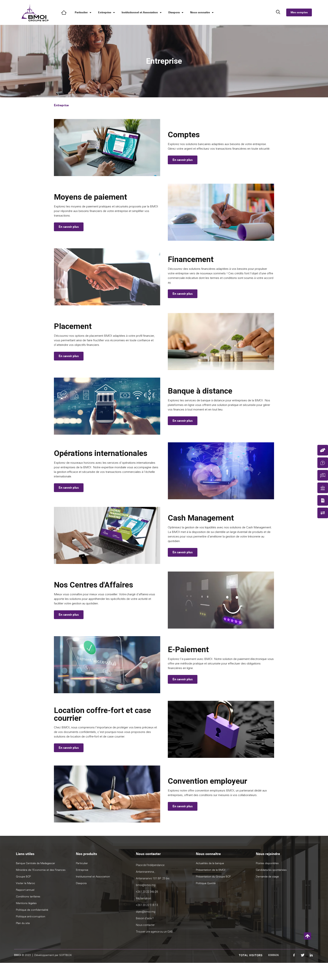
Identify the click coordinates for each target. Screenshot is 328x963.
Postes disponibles (267, 863)
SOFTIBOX (65, 955)
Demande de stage (267, 876)
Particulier (81, 12)
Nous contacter (145, 924)
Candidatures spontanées (271, 870)
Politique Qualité (206, 883)
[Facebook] (294, 955)
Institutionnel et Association (140, 12)
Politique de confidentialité (32, 909)
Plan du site (23, 923)
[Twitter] (302, 955)
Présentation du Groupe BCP (213, 876)
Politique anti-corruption (30, 916)
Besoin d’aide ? (145, 918)
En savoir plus (183, 160)
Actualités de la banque (210, 863)
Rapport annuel (25, 890)
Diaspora (174, 12)
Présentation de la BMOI (210, 870)
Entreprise (104, 12)
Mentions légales (26, 903)
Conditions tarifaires (28, 896)
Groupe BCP (23, 876)
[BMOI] (64, 12)
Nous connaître (200, 12)
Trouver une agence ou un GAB (154, 931)
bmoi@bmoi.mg (145, 885)
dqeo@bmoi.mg (145, 911)
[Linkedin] (311, 955)
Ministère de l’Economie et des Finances (40, 870)
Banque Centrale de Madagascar (35, 863)
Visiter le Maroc (25, 883)
